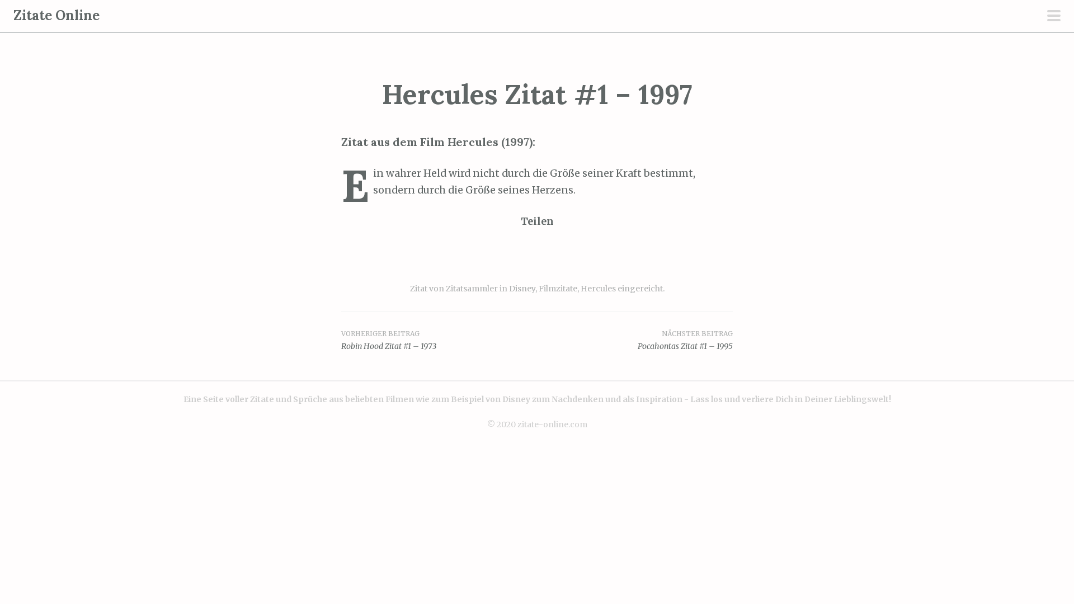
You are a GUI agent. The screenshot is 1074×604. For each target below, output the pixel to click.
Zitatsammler (472, 289)
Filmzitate (558, 289)
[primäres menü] (1054, 16)
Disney (522, 289)
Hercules (598, 289)
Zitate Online (56, 15)
